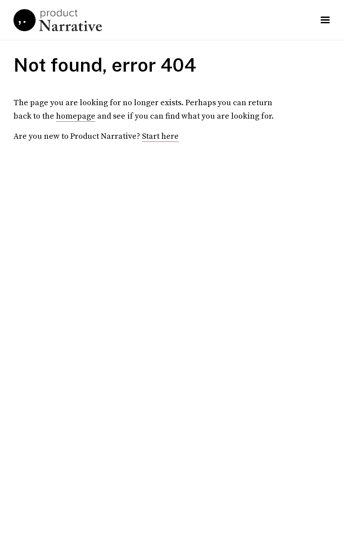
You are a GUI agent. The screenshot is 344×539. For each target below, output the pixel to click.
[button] (325, 20)
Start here (160, 136)
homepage (75, 116)
